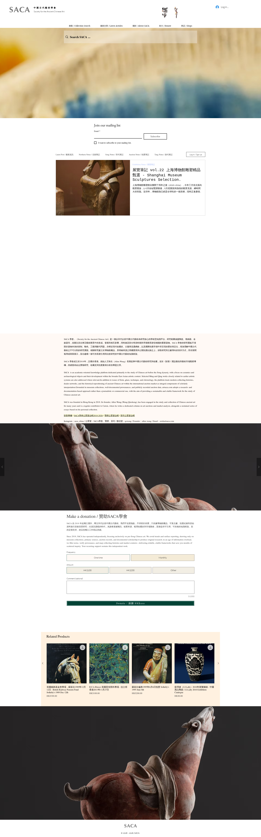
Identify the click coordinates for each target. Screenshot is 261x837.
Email (97, 131)
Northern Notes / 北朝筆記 (89, 154)
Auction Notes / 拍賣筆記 (139, 154)
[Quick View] (67, 663)
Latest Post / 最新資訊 (64, 154)
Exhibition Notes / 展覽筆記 (144, 164)
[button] (130, 466)
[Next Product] (218, 663)
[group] (130, 674)
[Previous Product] (42, 663)
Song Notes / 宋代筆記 (114, 154)
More (157, 154)
